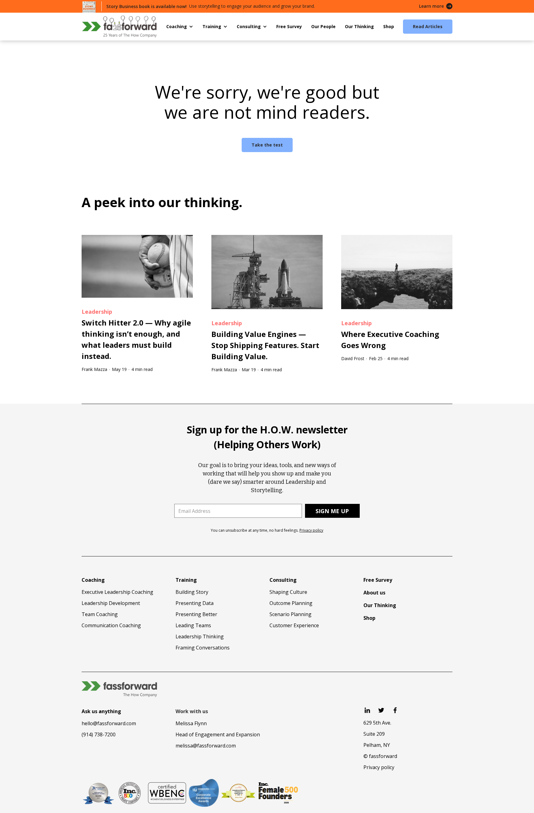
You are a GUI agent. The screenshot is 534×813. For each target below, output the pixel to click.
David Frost (352, 358)
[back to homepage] (119, 26)
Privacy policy (311, 530)
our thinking (198, 202)
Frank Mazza (94, 369)
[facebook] (395, 710)
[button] (179, 26)
